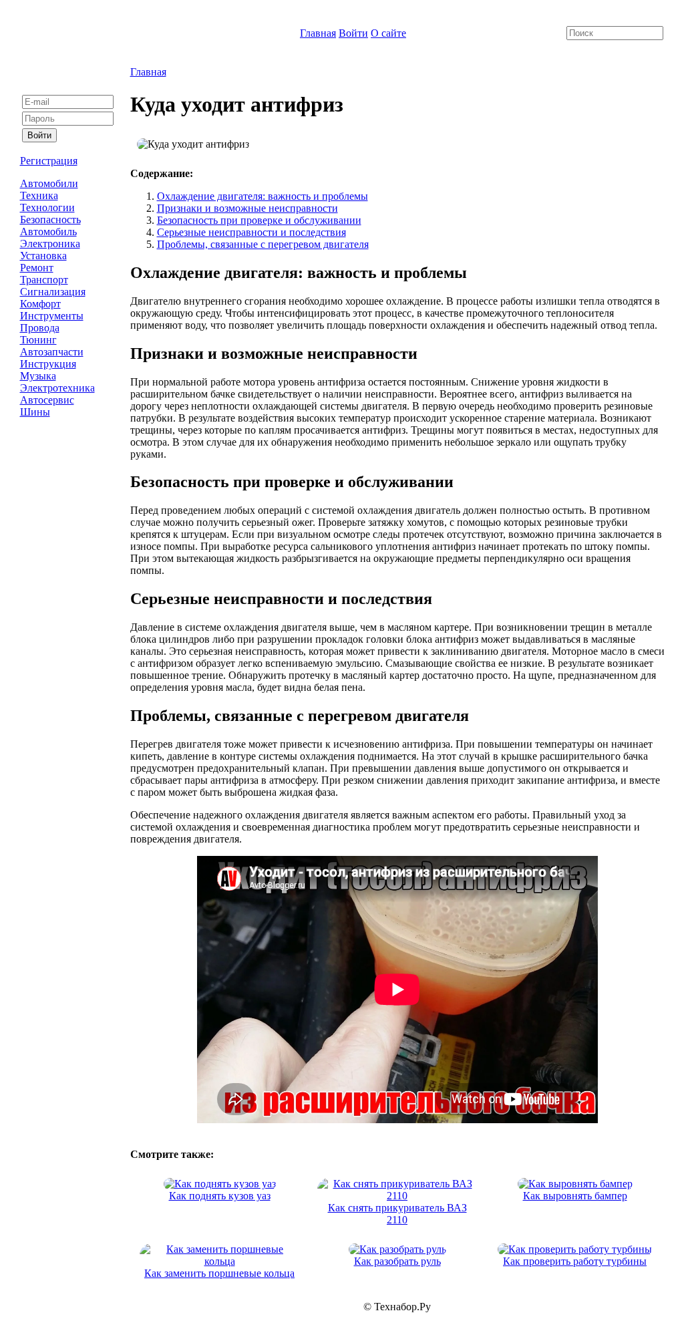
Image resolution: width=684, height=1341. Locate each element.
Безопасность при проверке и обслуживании (259, 220)
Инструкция (48, 363)
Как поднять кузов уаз (220, 1195)
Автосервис (47, 400)
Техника (39, 195)
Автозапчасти (51, 351)
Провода (39, 327)
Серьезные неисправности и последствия (251, 232)
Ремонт (36, 267)
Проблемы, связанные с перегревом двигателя (263, 244)
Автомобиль (48, 231)
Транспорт (44, 279)
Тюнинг (38, 339)
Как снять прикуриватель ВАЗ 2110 (397, 1213)
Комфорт (40, 303)
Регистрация (48, 160)
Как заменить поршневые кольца (219, 1273)
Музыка (38, 376)
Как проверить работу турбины (575, 1261)
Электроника (50, 243)
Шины (35, 412)
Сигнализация (53, 291)
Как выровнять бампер (575, 1195)
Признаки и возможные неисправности (247, 208)
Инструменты (51, 315)
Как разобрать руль (397, 1261)
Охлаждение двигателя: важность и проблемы (262, 196)
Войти (353, 33)
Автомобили (49, 183)
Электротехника (57, 388)
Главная (318, 33)
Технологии (47, 207)
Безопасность (50, 219)
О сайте (388, 33)
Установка (43, 255)
